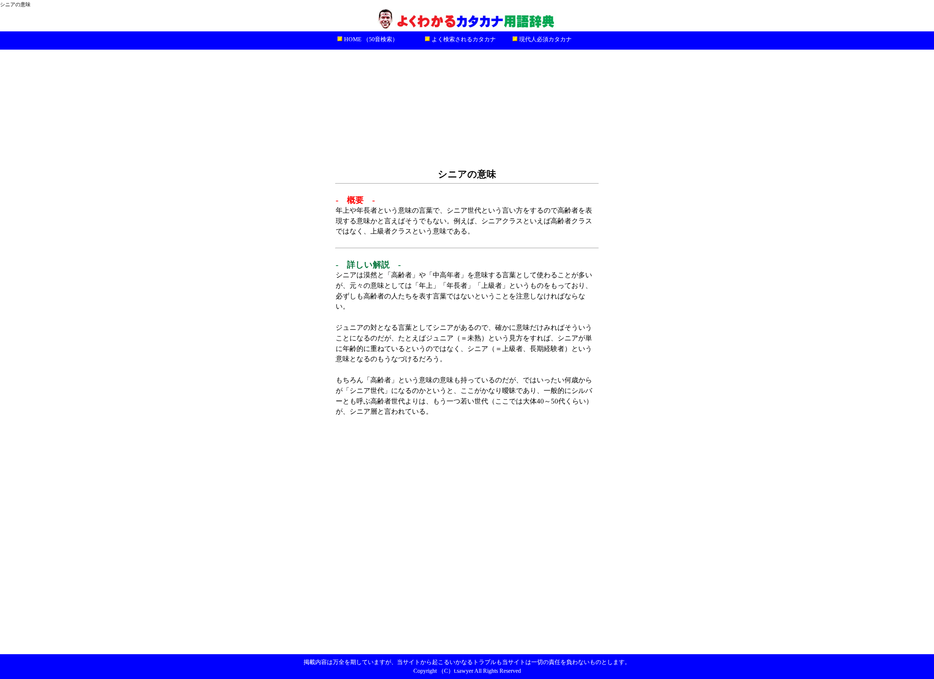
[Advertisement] (467, 108)
